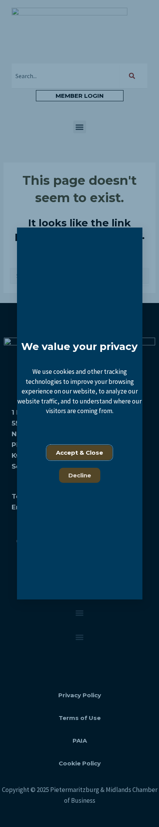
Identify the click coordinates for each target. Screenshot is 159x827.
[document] (79, 413)
